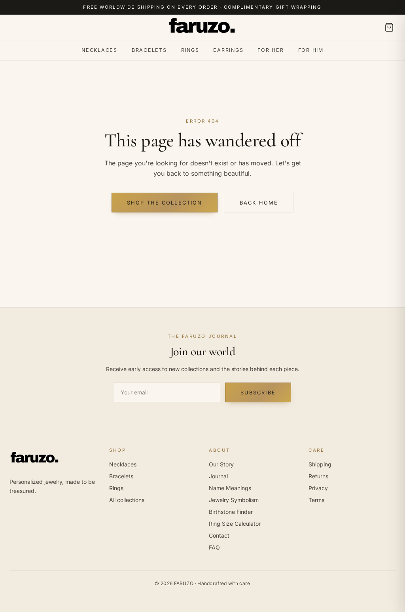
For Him (311, 50)
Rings (190, 50)
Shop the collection (164, 203)
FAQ (214, 547)
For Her (270, 50)
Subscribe (257, 393)
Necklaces (99, 50)
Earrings (228, 50)
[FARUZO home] (202, 27)
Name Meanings (230, 488)
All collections (126, 499)
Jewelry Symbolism (234, 499)
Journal (218, 476)
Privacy (318, 488)
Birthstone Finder (231, 511)
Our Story (221, 464)
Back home (259, 203)
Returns (318, 476)
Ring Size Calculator (235, 523)
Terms (316, 499)
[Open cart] (389, 27)
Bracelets (149, 50)
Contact (219, 535)
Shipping (319, 464)
